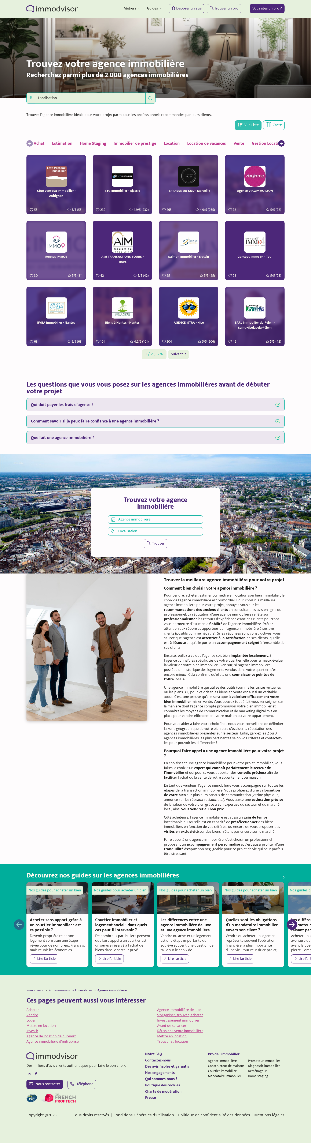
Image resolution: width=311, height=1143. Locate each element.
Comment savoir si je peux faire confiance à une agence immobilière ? (95, 421)
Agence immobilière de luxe (179, 1009)
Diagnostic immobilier (264, 1066)
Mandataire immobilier (224, 1076)
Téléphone (84, 1084)
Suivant (177, 354)
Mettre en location (41, 1025)
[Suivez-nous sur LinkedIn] (29, 1073)
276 (160, 354)
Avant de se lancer (171, 1025)
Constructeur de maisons (226, 1066)
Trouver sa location (172, 1041)
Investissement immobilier (178, 1020)
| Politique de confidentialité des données (212, 1114)
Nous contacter (47, 1084)
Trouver (158, 543)
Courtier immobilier (222, 1071)
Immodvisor (35, 990)
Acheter (32, 1009)
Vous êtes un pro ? (267, 8)
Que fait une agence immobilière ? (62, 437)
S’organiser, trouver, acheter (180, 1015)
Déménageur (257, 1071)
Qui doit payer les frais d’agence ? (62, 404)
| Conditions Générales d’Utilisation (142, 1114)
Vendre (32, 1015)
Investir (32, 1031)
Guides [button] (152, 8)
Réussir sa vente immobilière (180, 1031)
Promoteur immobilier (264, 1061)
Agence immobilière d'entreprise (52, 1041)
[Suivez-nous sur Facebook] (35, 1073)
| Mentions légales (268, 1114)
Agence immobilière (112, 990)
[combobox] (86, 98)
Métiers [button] (130, 8)
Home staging (258, 1076)
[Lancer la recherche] (150, 98)
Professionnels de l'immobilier (70, 990)
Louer (31, 1020)
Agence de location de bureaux (51, 1036)
